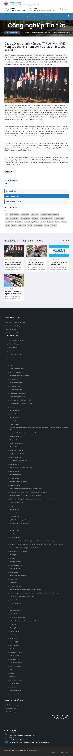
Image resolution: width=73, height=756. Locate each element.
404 (11, 670)
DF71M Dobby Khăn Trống (17, 397)
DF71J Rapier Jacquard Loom (18, 461)
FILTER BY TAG (10, 207)
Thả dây (12, 673)
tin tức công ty (11, 191)
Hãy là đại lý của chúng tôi (18, 454)
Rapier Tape (13, 579)
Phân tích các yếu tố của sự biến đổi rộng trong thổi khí (26, 496)
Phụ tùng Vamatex (15, 475)
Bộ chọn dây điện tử (15, 666)
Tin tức (54, 16)
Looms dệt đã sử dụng (21, 16)
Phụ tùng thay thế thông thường (15, 322)
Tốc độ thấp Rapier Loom (16, 344)
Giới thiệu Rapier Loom (16, 436)
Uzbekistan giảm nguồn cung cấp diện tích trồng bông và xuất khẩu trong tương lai (35, 593)
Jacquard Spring (15, 485)
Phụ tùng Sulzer (14, 530)
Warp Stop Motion (15, 690)
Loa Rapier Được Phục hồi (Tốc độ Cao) (21, 468)
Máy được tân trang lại (16, 372)
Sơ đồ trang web (14, 659)
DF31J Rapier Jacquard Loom (18, 393)
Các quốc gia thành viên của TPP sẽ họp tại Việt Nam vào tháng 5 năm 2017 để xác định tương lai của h (39, 428)
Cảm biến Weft (14, 656)
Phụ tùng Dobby (11, 329)
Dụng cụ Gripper (14, 478)
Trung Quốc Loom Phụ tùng (18, 576)
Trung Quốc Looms (15, 407)
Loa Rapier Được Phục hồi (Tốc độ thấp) (21, 404)
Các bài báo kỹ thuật (13, 201)
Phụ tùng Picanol (15, 410)
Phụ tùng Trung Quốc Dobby (18, 482)
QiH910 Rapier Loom (16, 383)
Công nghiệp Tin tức (12, 33)
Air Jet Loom (13, 358)
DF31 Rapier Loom (15, 516)
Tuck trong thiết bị (15, 694)
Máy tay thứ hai (14, 447)
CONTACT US (10, 730)
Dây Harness (13, 583)
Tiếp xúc (12, 677)
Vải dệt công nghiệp (15, 354)
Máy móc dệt (8, 16)
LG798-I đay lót (14, 424)
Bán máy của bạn (15, 513)
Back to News (12, 181)
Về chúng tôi (46, 16)
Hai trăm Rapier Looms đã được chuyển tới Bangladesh (26, 621)
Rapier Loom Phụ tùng (13, 326)
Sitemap (53, 752)
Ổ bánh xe (13, 534)
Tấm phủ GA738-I (15, 464)
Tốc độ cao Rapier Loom (16, 340)
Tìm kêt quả (13, 638)
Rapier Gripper (14, 414)
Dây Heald (13, 687)
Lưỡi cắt (12, 697)
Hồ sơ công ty (14, 379)
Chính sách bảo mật (16, 565)
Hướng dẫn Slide (14, 684)
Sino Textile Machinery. (19, 751)
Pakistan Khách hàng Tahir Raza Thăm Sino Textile (25, 590)
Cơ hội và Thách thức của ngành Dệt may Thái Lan (25, 548)
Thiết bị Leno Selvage (16, 680)
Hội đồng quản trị (15, 537)
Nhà (11, 365)
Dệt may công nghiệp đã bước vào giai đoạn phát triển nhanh (28, 492)
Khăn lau (11, 351)
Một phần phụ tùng (15, 610)
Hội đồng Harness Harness (17, 617)
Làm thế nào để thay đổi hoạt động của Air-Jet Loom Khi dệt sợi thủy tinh (31, 499)
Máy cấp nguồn (14, 645)
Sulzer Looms (14, 572)
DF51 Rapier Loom (15, 569)
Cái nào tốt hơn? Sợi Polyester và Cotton (22, 596)
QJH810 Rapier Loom (16, 457)
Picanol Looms (14, 471)
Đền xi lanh (13, 635)
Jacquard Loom (13, 347)
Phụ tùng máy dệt (35, 16)
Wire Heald (13, 421)
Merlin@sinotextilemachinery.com (44, 10)
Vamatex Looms (15, 527)
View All (64, 240)
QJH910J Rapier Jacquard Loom (19, 520)
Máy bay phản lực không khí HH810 (20, 400)
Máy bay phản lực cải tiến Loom (19, 523)
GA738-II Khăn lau (15, 586)
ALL (7, 215)
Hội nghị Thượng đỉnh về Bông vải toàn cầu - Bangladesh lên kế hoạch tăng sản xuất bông (36, 544)
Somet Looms (14, 607)
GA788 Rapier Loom (16, 390)
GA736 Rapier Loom (16, 386)
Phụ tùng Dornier (15, 628)
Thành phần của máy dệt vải (18, 551)
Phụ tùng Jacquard (12, 333)
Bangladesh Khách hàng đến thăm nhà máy (23, 433)
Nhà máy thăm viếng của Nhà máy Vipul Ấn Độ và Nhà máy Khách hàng (32, 541)
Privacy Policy (64, 752)
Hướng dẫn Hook (14, 614)
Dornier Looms (14, 631)
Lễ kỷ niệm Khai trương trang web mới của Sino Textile (26, 489)
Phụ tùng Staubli (15, 417)
